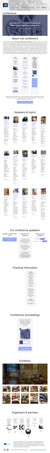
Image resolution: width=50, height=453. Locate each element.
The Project (17, 7)
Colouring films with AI (6, 197)
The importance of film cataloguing (34, 197)
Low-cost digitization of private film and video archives (25, 160)
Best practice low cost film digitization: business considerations (43, 198)
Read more (6, 143)
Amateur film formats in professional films (34, 156)
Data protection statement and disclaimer (38, 449)
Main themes (25, 65)
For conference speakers (25, 72)
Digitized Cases (32, 7)
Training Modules (24, 7)
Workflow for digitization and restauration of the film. (43, 127)
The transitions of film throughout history (24, 198)
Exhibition (25, 83)
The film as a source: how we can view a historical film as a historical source (15, 196)
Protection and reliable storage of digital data (15, 125)
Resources (38, 7)
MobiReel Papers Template (38, 241)
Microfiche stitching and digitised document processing (34, 124)
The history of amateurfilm (6, 157)
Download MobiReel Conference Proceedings (34, 83)
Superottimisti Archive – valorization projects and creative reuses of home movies (6, 123)
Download (15, 91)
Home (12, 7)
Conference (44, 7)
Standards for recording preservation (43, 156)
